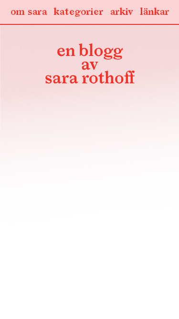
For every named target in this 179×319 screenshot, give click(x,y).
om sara (28, 12)
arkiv (121, 12)
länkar (154, 12)
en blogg (89, 65)
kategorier (78, 12)
